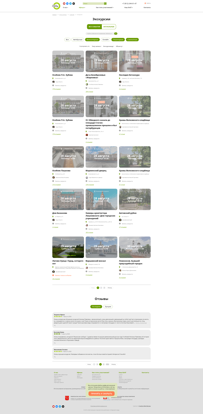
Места (78, 376)
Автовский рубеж (128, 213)
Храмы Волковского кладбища (134, 120)
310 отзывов (56, 185)
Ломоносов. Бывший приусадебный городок (130, 262)
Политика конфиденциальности (98, 406)
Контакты (147, 7)
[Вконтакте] (67, 3)
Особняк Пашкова (61, 170)
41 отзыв (122, 134)
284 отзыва (89, 91)
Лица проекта (57, 379)
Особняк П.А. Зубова (62, 75)
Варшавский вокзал (96, 261)
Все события (94, 27)
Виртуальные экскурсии (125, 381)
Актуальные (108, 27)
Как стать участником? (104, 7)
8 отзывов (122, 278)
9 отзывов (89, 275)
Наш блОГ (128, 7)
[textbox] (97, 46)
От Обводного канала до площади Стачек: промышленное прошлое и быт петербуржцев (101, 124)
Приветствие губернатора (60, 374)
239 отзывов (90, 185)
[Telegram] (70, 3)
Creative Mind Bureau (145, 406)
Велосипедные (92, 39)
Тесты (120, 376)
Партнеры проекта (59, 382)
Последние (96, 307)
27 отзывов (122, 227)
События (79, 374)
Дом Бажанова (59, 213)
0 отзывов (122, 89)
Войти (149, 3)
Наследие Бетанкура (129, 75)
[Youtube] (64, 3)
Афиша (81, 7)
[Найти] (105, 3)
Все (67, 39)
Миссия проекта (58, 376)
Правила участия (96, 376)
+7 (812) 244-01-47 (129, 3)
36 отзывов (56, 279)
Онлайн (106, 39)
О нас (65, 7)
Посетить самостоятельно (125, 379)
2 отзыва (55, 227)
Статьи (120, 374)
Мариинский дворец (96, 170)
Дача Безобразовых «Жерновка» (95, 76)
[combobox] (97, 46)
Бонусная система (96, 379)
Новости (56, 377)
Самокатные (132, 39)
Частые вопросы (96, 377)
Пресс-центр (57, 381)
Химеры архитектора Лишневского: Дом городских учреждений (100, 216)
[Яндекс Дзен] (73, 3)
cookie (104, 385)
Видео (120, 377)
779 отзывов (56, 89)
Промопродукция (123, 382)
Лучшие (108, 307)
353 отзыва (89, 232)
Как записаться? (96, 374)
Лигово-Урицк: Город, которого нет (67, 262)
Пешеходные (118, 39)
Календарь (80, 377)
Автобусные (77, 39)
